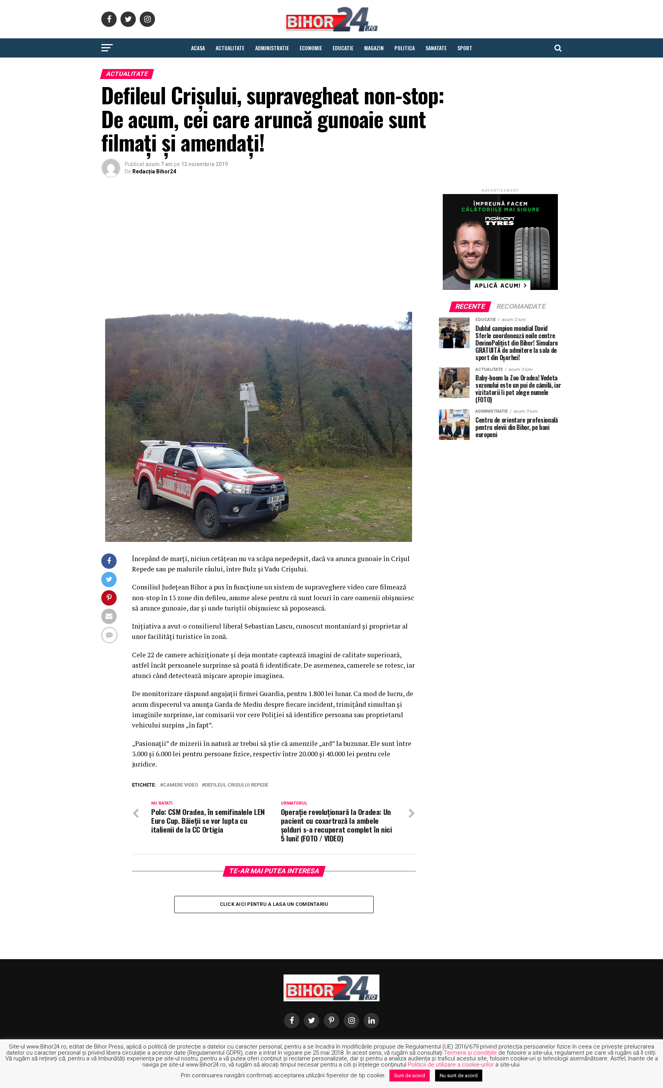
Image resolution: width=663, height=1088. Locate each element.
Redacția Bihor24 (154, 171)
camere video (180, 785)
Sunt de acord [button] (409, 1075)
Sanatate (436, 48)
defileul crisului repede (236, 785)
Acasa (198, 48)
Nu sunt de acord (459, 1075)
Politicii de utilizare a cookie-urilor (451, 1064)
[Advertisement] (258, 246)
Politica (404, 48)
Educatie (343, 48)
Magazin (374, 48)
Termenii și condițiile (470, 1052)
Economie (311, 48)
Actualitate (230, 48)
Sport (464, 48)
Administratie (272, 48)
